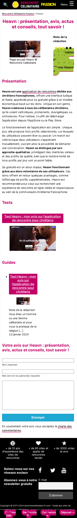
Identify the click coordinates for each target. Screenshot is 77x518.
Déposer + (67, 512)
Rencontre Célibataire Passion (18, 13)
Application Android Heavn (63, 55)
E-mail (42, 479)
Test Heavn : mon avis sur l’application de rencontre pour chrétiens (32, 218)
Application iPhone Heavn (63, 65)
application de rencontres (39, 91)
